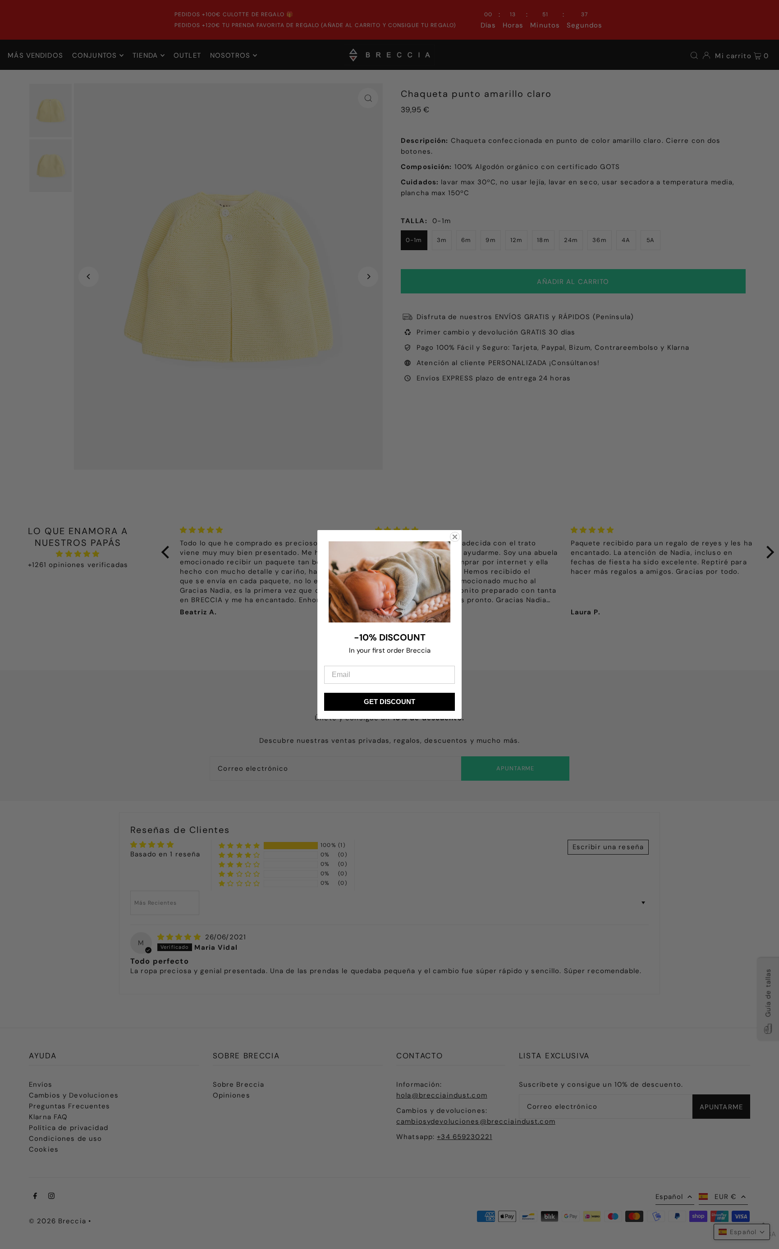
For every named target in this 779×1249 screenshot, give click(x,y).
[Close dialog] (454, 536)
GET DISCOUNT (389, 701)
